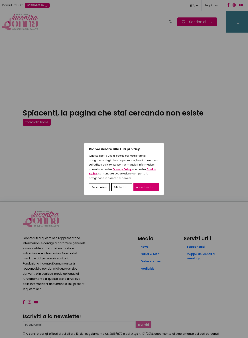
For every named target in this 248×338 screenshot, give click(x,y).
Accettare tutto (146, 187)
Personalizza (99, 187)
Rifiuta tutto (121, 187)
